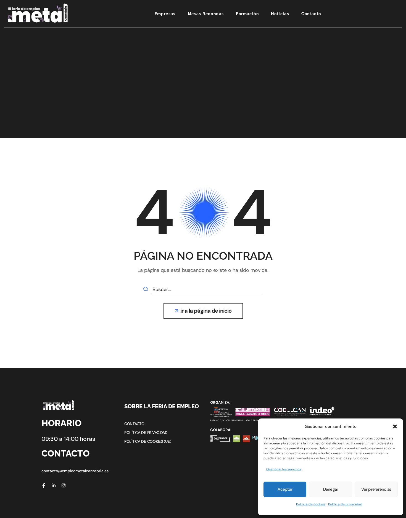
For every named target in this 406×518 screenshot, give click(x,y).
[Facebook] (43, 485)
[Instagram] (63, 485)
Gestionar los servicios (283, 469)
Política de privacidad (345, 504)
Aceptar (285, 489)
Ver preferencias (376, 489)
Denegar (330, 489)
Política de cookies (310, 504)
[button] (395, 426)
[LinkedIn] (53, 485)
